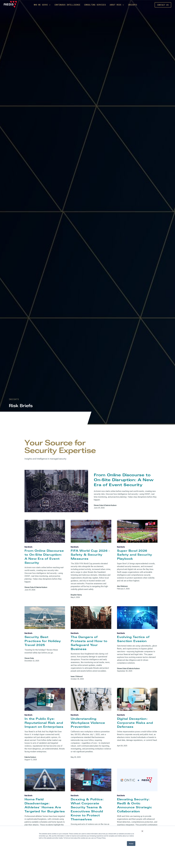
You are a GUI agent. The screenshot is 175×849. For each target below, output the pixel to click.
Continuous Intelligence (67, 4)
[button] (42, 5)
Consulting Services (95, 4)
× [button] (142, 830)
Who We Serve (41, 4)
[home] (11, 5)
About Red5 (115, 4)
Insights (132, 4)
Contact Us (163, 5)
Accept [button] (131, 843)
